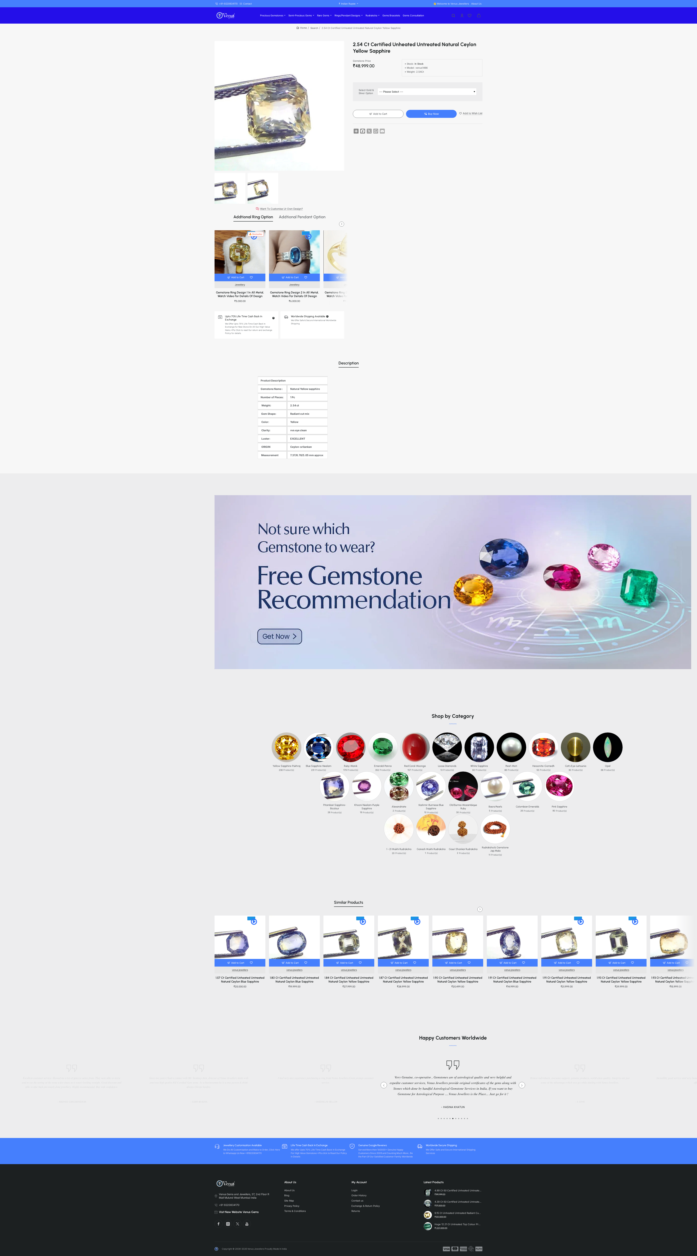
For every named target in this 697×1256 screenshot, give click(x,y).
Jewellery (240, 284)
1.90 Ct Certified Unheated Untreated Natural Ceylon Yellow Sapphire (457, 979)
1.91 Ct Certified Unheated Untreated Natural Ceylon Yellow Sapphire (567, 979)
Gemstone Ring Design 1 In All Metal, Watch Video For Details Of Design (240, 294)
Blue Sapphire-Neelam (318, 766)
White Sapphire (479, 766)
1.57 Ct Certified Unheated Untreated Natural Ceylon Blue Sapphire (240, 979)
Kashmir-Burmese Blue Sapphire (431, 806)
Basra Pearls (495, 806)
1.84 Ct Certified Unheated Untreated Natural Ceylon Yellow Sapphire (349, 979)
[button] (236, 277)
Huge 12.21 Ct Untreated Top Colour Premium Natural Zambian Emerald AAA (458, 1224)
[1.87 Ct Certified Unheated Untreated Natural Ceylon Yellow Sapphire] (403, 941)
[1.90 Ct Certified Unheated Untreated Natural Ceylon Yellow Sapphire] (457, 941)
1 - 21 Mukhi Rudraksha (398, 849)
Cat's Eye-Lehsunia (575, 766)
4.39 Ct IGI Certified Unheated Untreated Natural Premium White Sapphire (458, 1201)
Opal (607, 766)
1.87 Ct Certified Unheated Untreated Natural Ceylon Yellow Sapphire (403, 979)
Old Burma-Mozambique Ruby (463, 806)
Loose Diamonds (447, 766)
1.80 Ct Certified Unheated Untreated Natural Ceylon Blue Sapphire (294, 979)
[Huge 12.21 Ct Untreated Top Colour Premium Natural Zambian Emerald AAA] (428, 1226)
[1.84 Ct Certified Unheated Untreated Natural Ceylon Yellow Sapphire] (348, 941)
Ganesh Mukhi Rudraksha (431, 849)
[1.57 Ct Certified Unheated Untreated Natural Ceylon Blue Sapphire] (240, 941)
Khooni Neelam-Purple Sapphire (366, 806)
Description (349, 363)
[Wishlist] (470, 15)
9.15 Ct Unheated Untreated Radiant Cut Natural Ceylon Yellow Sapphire (458, 1213)
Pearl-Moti (511, 766)
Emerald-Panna (383, 766)
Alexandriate (399, 806)
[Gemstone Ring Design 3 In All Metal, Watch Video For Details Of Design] (348, 255)
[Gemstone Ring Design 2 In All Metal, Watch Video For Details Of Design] (294, 255)
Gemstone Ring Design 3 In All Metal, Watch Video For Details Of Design (349, 294)
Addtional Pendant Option (302, 216)
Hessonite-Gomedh (543, 766)
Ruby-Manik (350, 766)
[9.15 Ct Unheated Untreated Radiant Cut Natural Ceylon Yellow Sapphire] (428, 1215)
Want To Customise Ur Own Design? (281, 208)
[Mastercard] (454, 1249)
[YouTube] (247, 1224)
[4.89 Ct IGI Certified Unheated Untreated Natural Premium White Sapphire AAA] (428, 1192)
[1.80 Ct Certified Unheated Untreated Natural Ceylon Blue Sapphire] (294, 941)
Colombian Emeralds (527, 806)
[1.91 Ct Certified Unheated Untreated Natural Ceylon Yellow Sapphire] (566, 941)
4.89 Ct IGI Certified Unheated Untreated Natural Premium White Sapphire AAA (458, 1190)
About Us (290, 1182)
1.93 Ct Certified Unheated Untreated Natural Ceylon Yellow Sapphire (621, 979)
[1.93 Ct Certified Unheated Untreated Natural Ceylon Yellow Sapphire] (621, 941)
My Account (359, 1182)
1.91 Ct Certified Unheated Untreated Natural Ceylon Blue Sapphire (512, 979)
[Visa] (446, 1249)
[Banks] (471, 1249)
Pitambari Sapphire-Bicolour (334, 806)
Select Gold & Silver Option (366, 92)
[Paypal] (478, 1249)
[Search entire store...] (453, 15)
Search (314, 28)
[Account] (462, 15)
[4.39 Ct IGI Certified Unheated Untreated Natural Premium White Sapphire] (428, 1204)
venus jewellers (240, 970)
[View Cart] (478, 15)
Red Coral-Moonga (415, 766)
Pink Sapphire (559, 806)
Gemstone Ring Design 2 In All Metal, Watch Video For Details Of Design (294, 294)
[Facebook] (219, 1224)
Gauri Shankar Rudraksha (463, 849)
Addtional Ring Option (253, 216)
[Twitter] (237, 1224)
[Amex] (463, 1249)
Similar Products (348, 902)
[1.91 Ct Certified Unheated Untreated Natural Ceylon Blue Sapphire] (512, 941)
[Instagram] (228, 1224)
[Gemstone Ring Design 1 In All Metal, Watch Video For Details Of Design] (240, 255)
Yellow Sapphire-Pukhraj (286, 766)
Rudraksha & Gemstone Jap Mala (495, 849)
